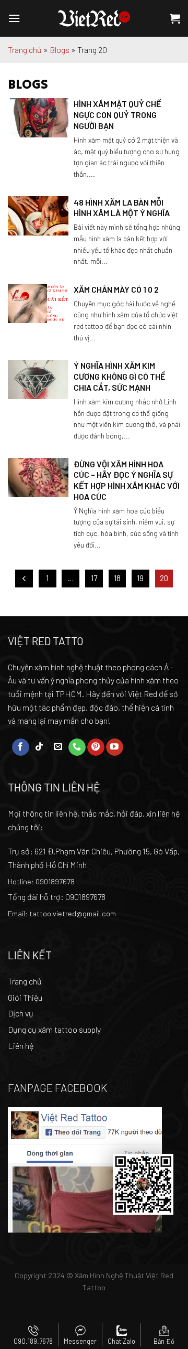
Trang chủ (25, 50)
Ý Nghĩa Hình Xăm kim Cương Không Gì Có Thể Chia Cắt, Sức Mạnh (119, 376)
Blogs (59, 50)
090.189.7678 (33, 1341)
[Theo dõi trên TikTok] (39, 747)
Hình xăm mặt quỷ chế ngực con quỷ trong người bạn (117, 115)
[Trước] (24, 578)
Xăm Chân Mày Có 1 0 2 (116, 289)
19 (140, 578)
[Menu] (14, 18)
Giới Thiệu (25, 997)
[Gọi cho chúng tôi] (77, 747)
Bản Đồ (164, 1341)
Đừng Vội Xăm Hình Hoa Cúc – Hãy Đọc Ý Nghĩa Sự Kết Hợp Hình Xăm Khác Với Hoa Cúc (127, 480)
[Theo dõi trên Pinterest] (95, 747)
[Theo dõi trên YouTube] (114, 747)
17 (94, 578)
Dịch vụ (20, 1013)
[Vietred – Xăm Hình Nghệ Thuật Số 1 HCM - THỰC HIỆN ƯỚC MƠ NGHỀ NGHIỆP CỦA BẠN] (94, 18)
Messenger (80, 1341)
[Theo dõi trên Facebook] (20, 747)
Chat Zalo (121, 1341)
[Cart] (175, 18)
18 (117, 578)
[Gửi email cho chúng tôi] (58, 747)
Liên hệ (20, 1046)
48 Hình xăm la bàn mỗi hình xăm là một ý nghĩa (122, 207)
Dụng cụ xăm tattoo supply (54, 1029)
